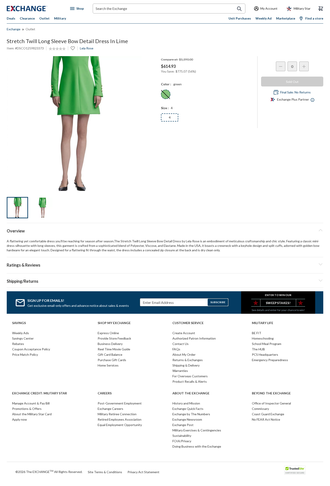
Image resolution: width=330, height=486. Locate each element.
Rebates (18, 344)
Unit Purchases (240, 18)
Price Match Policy (25, 354)
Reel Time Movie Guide (114, 349)
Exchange (13, 29)
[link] (57, 48)
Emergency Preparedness (270, 360)
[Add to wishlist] (72, 48)
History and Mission (186, 403)
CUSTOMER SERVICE (188, 323)
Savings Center (23, 338)
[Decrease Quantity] (280, 66)
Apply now (19, 419)
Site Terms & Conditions (105, 472)
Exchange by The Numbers (191, 414)
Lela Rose (86, 48)
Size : (165, 108)
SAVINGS (19, 323)
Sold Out (292, 82)
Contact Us (180, 344)
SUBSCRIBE (217, 302)
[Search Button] (239, 9)
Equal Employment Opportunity (120, 425)
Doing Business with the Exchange (196, 446)
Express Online (108, 333)
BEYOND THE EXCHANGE (271, 393)
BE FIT (256, 333)
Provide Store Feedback (114, 338)
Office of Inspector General (271, 403)
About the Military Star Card (32, 414)
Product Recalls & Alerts (189, 381)
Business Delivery (110, 344)
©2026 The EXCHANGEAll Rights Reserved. (48, 472)
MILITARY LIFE (262, 323)
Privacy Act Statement (143, 472)
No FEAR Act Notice (266, 419)
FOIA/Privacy (181, 441)
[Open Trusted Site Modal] (295, 470)
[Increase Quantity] (304, 66)
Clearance (27, 18)
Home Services (108, 365)
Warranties (180, 371)
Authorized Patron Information (194, 338)
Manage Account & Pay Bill (31, 403)
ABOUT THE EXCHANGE (190, 393)
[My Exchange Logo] (35, 8)
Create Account (183, 333)
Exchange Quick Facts (187, 409)
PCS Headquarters (265, 354)
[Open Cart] (320, 8)
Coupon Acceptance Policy (31, 349)
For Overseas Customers (190, 376)
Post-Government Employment (120, 403)
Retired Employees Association (119, 419)
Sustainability (181, 435)
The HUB (258, 349)
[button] (165, 264)
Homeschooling (263, 338)
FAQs (176, 349)
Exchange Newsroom (187, 419)
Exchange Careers (110, 409)
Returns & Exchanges (187, 360)
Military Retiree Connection (117, 414)
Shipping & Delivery (186, 365)
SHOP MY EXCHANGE (114, 323)
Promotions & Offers (27, 409)
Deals (11, 18)
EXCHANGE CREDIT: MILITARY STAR (39, 393)
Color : (166, 84)
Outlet (44, 18)
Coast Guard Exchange (268, 414)
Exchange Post (183, 425)
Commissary (260, 409)
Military (60, 18)
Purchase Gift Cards (112, 360)
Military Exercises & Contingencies (196, 430)
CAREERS (105, 393)
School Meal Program (266, 344)
